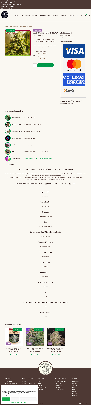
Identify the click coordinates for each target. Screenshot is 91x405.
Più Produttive (59, 387)
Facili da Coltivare (77, 100)
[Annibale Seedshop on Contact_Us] (86, 403)
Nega (15, 399)
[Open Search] (89, 16)
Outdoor (46, 159)
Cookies (75, 383)
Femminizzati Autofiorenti (29, 383)
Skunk (75, 393)
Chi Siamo (71, 15)
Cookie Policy (13, 402)
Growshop (55, 15)
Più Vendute (69, 102)
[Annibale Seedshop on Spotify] (84, 403)
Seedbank (34, 15)
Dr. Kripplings (69, 100)
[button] (36, 387)
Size (34, 56)
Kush (74, 391)
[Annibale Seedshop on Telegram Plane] (85, 403)
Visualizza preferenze (28, 399)
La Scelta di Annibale (60, 381)
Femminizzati (25, 381)
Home (16, 15)
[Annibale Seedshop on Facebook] (80, 403)
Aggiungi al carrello (45, 65)
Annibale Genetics (45, 15)
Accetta (6, 399)
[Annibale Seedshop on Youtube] (82, 403)
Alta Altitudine (28, 159)
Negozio (11, 27)
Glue (74, 387)
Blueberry (76, 381)
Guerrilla (36, 159)
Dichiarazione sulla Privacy (22, 402)
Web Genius (40, 403)
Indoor (41, 159)
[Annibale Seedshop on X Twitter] (81, 403)
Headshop (63, 15)
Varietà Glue (70, 103)
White (75, 395)
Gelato (75, 385)
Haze (74, 389)
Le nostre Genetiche (12, 383)
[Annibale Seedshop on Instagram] (79, 403)
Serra (50, 159)
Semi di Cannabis (25, 15)
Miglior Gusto (58, 385)
